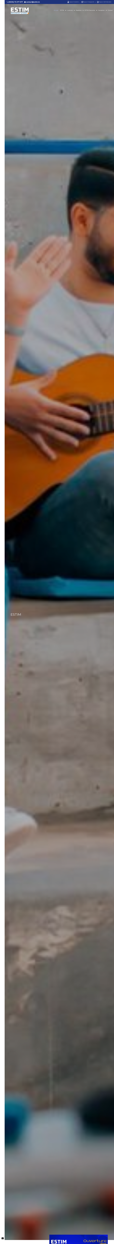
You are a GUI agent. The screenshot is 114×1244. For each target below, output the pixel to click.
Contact (110, 10)
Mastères (78, 10)
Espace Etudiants (74, 2)
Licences (70, 10)
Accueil (56, 10)
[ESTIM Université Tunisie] (20, 11)
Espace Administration (105, 2)
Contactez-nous (47, 614)
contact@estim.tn (33, 2)
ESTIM (62, 10)
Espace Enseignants (89, 2)
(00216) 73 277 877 (15, 2)
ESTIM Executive (90, 10)
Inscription (101, 10)
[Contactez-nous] (3, 1238)
